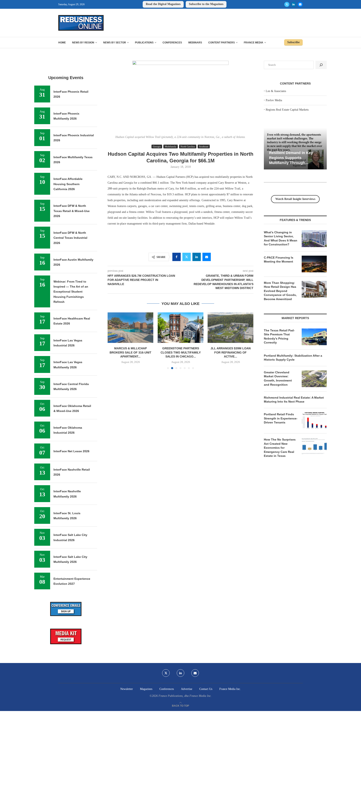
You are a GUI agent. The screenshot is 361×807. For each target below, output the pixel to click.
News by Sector (114, 42)
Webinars (195, 42)
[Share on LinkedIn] (196, 257)
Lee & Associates (276, 91)
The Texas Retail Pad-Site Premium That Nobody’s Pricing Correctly (279, 336)
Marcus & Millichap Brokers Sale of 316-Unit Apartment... (130, 352)
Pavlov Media (274, 100)
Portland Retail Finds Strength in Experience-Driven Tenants (280, 418)
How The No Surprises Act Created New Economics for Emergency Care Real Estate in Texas (280, 447)
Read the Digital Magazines (163, 4)
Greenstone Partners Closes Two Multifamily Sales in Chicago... (180, 352)
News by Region (83, 42)
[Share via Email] (206, 257)
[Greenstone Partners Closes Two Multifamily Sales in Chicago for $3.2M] (180, 327)
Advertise (186, 689)
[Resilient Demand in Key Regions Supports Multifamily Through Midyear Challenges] (295, 149)
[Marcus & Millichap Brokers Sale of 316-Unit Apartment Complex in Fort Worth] (130, 327)
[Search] (321, 65)
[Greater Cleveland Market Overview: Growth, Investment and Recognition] (314, 378)
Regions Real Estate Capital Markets (287, 109)
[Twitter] (286, 4)
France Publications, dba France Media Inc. (185, 695)
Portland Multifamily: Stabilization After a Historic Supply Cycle (293, 357)
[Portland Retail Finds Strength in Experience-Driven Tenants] (314, 420)
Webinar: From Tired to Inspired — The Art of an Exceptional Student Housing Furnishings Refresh (70, 291)
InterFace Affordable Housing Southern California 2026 (68, 184)
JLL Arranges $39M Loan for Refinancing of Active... (230, 352)
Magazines (146, 689)
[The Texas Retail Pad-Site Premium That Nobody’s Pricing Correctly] (314, 336)
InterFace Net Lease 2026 (71, 451)
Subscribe (293, 42)
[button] (113, 340)
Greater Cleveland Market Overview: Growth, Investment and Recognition (278, 378)
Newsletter (126, 689)
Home (62, 42)
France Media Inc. (230, 689)
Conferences (172, 42)
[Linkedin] (293, 4)
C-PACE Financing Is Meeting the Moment (278, 259)
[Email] (300, 4)
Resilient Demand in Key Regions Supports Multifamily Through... (291, 157)
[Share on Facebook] (176, 257)
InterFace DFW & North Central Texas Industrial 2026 (70, 238)
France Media (253, 42)
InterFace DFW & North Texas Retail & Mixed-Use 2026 (71, 211)
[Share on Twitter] (186, 257)
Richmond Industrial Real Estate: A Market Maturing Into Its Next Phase (294, 399)
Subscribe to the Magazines (206, 4)
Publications (144, 42)
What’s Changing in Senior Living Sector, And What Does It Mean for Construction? (280, 238)
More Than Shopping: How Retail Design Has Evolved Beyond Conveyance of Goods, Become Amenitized (280, 291)
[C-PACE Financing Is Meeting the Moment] (314, 264)
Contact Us (205, 689)
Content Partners (221, 42)
